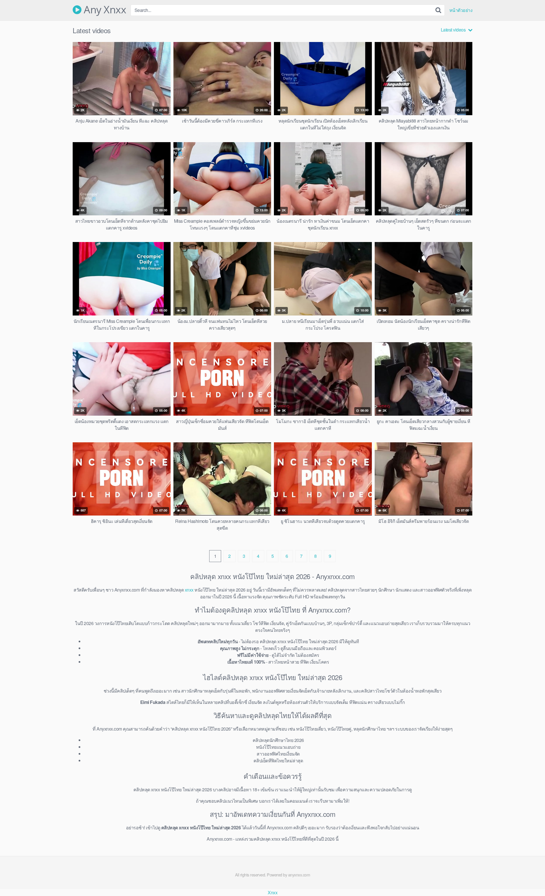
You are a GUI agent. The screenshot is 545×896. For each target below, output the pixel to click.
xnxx (189, 589)
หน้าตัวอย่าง (461, 10)
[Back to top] (529, 878)
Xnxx (272, 892)
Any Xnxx (103, 10)
